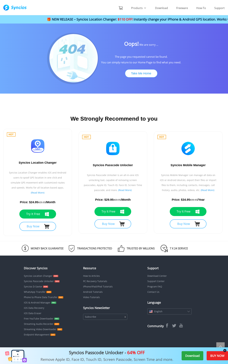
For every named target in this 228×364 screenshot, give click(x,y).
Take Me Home (141, 73)
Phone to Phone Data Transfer (40, 297)
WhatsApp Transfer (35, 291)
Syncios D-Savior (33, 286)
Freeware (182, 8)
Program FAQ (154, 286)
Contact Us (153, 291)
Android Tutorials (93, 291)
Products (137, 8)
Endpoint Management (37, 334)
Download (161, 8)
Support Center (156, 281)
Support (219, 8)
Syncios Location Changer (38, 275)
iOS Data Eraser (32, 313)
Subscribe (90, 316)
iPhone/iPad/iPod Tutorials (98, 286)
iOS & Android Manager (37, 302)
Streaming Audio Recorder (38, 323)
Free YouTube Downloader (38, 318)
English (158, 311)
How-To (201, 8)
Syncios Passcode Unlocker (39, 281)
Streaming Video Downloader (40, 329)
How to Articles (91, 275)
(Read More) (37, 192)
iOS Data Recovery (34, 307)
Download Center (157, 275)
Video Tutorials (91, 297)
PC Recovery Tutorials (95, 281)
